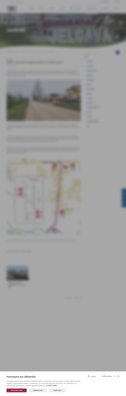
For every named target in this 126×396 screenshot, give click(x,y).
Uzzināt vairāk (51, 386)
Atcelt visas (57, 390)
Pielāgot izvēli (38, 390)
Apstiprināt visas (16, 390)
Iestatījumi (93, 376)
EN (118, 376)
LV (114, 376)
